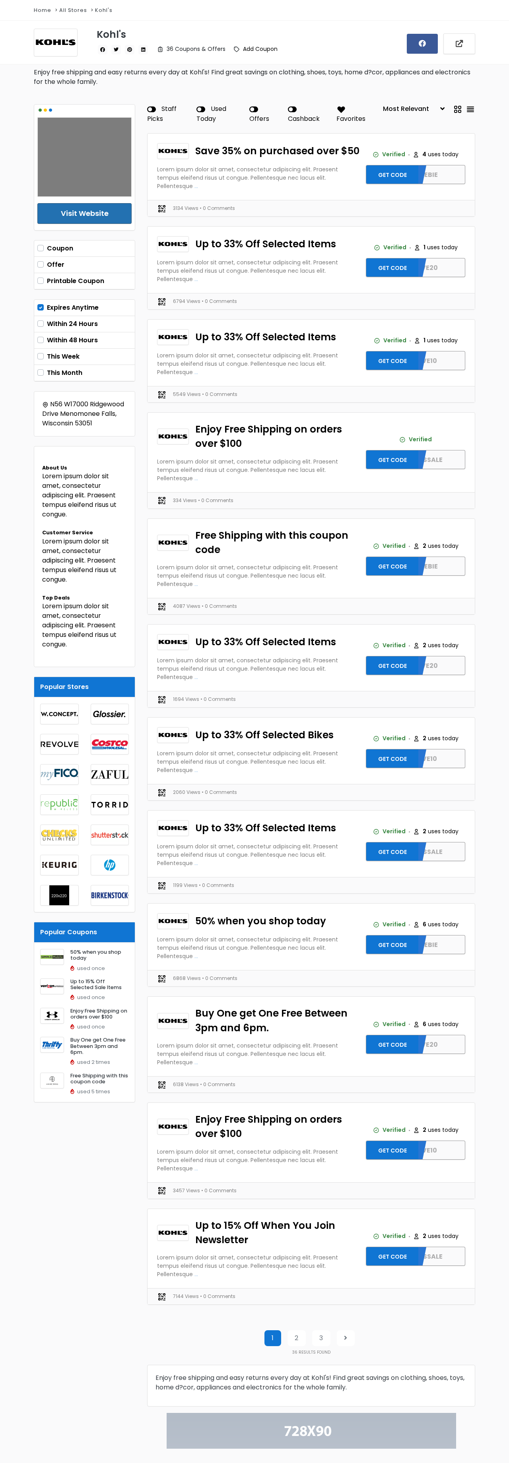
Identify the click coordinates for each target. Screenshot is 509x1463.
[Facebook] (422, 44)
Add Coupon (260, 49)
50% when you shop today (95, 955)
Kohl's (104, 10)
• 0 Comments (217, 208)
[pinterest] (129, 49)
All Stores (73, 10)
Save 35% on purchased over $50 (277, 150)
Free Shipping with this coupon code (99, 1078)
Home (42, 10)
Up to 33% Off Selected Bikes (264, 734)
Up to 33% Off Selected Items (265, 243)
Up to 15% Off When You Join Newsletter (265, 1232)
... (196, 186)
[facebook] (102, 49)
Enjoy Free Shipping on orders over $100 (98, 1013)
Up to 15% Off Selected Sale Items (96, 984)
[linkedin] (143, 49)
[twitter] (116, 49)
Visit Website (85, 213)
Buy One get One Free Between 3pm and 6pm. (98, 1046)
